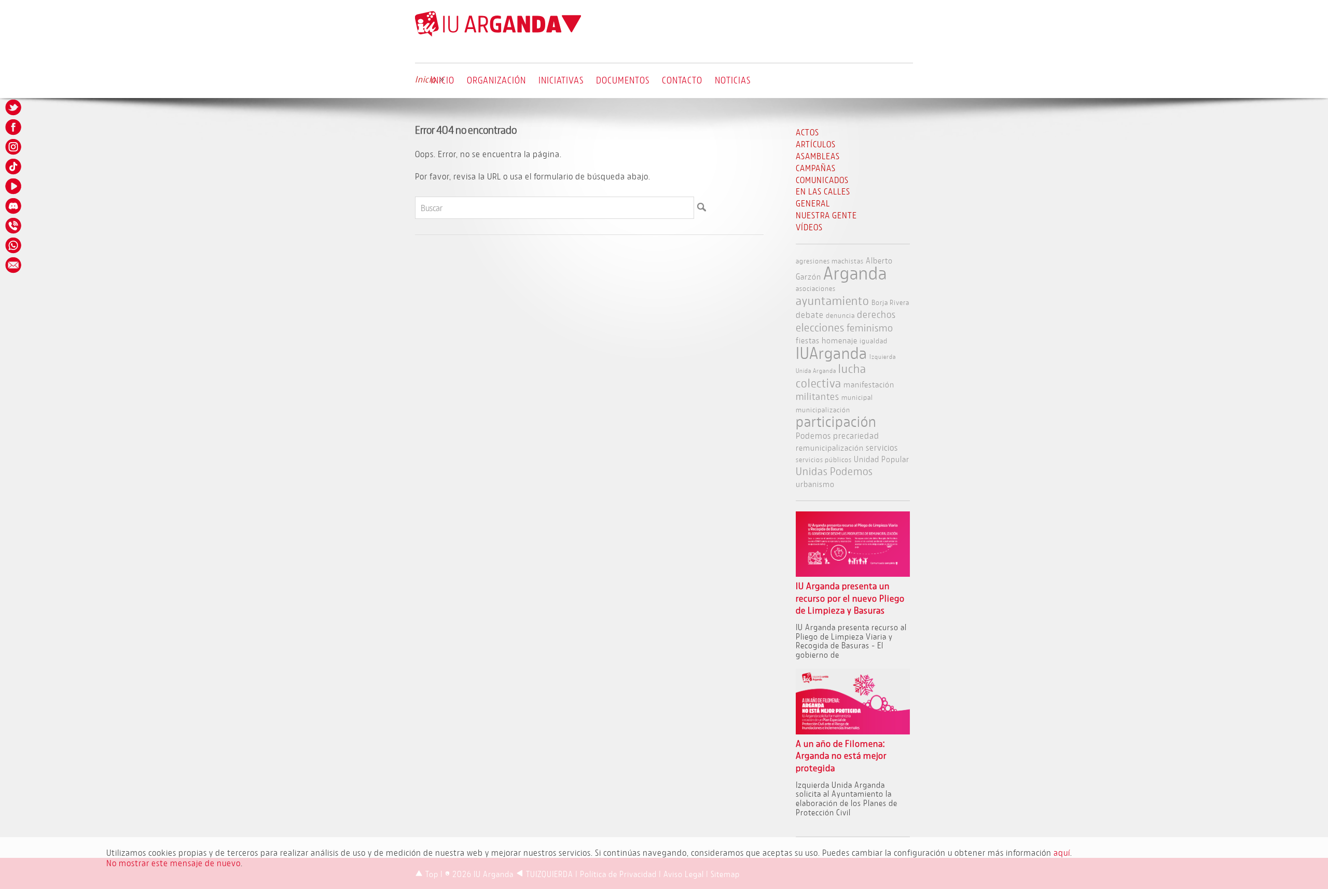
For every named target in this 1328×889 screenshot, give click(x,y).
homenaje (839, 340)
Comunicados (822, 179)
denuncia (840, 315)
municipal (857, 397)
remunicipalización (830, 447)
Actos (807, 132)
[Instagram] (14, 147)
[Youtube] (14, 186)
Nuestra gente (826, 215)
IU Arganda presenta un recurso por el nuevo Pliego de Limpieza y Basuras (850, 598)
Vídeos (809, 226)
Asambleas (818, 155)
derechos (876, 314)
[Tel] (14, 225)
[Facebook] (14, 127)
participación (836, 421)
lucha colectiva (831, 375)
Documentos (622, 80)
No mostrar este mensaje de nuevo (173, 862)
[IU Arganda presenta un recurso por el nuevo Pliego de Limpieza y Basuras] (853, 573)
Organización (496, 80)
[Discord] (14, 206)
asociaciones (816, 288)
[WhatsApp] (14, 245)
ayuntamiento (832, 300)
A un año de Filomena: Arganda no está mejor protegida (841, 756)
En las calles (823, 191)
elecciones (820, 327)
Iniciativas (561, 80)
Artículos (816, 143)
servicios (882, 447)
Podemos (813, 435)
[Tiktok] (14, 166)
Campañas (816, 167)
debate (810, 314)
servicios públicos (824, 459)
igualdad (874, 340)
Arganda (855, 273)
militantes (817, 396)
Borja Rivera (890, 302)
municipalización (823, 409)
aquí (1062, 852)
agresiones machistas (830, 260)
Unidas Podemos (834, 471)
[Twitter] (14, 107)
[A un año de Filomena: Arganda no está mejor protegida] (853, 731)
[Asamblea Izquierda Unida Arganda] (498, 34)
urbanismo (815, 484)
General (813, 203)
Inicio (442, 80)
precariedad (856, 435)
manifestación (868, 384)
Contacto (682, 80)
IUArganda (831, 353)
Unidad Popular (881, 459)
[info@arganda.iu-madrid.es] (14, 265)
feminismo (870, 328)
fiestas (808, 340)
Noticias (733, 80)
